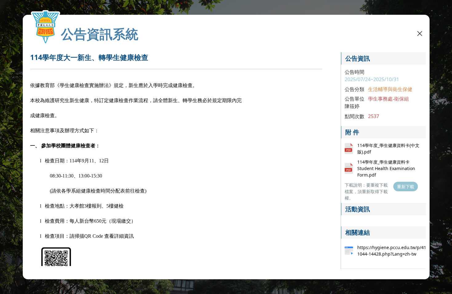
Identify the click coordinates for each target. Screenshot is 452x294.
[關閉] (419, 33)
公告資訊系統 (99, 33)
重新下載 (405, 186)
